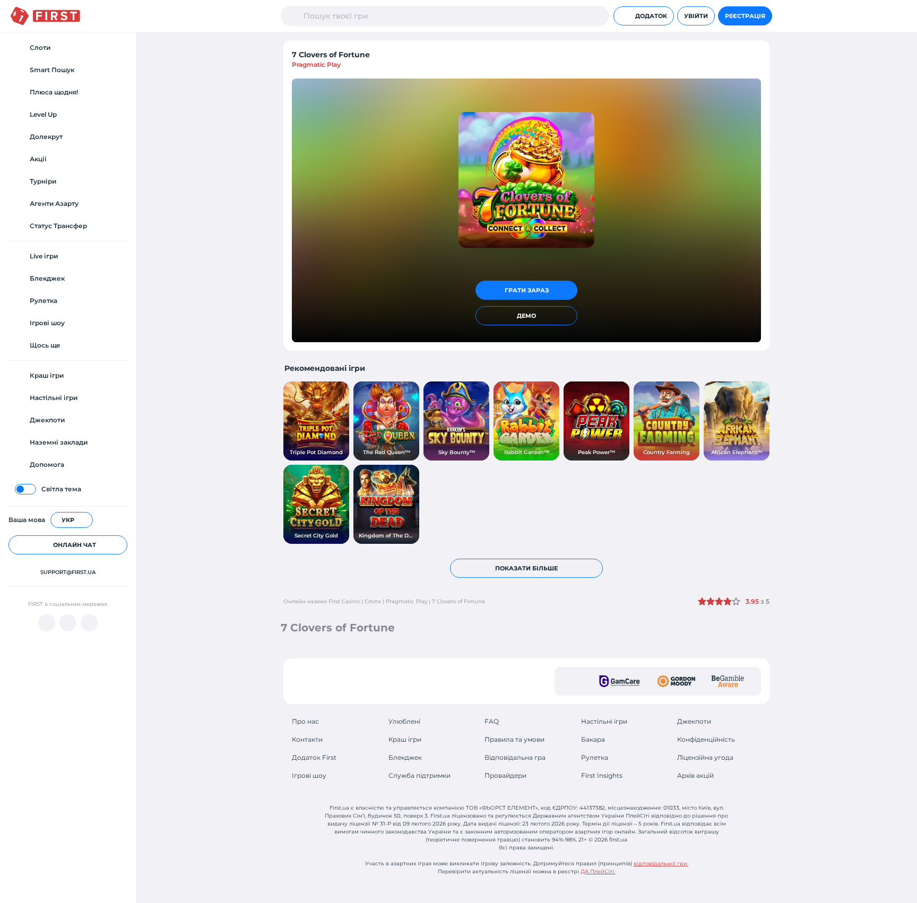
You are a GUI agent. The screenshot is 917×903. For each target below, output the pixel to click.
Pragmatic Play (316, 64)
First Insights (601, 775)
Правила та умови (514, 739)
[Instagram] (89, 622)
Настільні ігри (604, 721)
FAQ (492, 721)
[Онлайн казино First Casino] (45, 16)
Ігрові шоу (309, 775)
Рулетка (594, 757)
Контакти (307, 739)
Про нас (305, 721)
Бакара (593, 739)
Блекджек (405, 757)
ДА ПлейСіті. (598, 871)
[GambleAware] (728, 681)
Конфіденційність (706, 739)
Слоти (373, 601)
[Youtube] (46, 622)
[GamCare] (619, 681)
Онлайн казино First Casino (321, 601)
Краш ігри (404, 739)
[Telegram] (67, 622)
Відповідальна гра (515, 757)
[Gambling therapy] (676, 681)
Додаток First (314, 757)
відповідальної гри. (661, 863)
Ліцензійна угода (705, 757)
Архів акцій (695, 775)
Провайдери (505, 775)
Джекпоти (694, 721)
